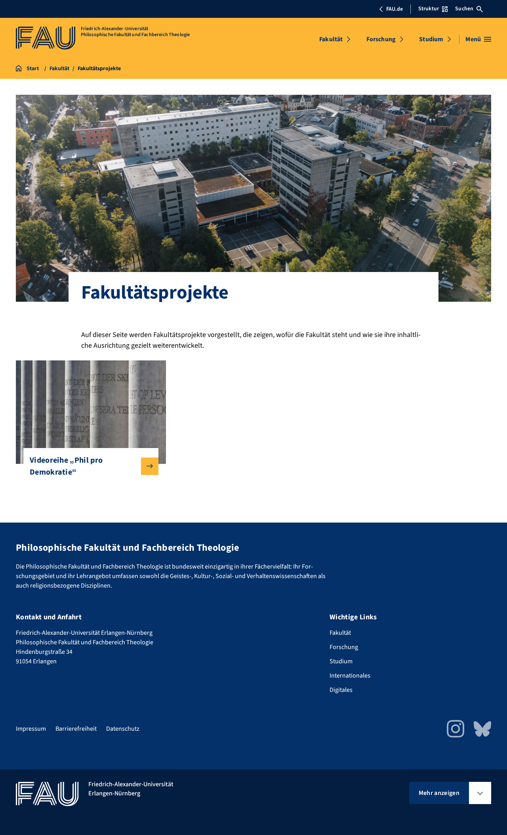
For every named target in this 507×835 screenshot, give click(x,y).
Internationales (350, 675)
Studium (431, 39)
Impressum (31, 728)
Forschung (381, 39)
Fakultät (331, 39)
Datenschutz (122, 728)
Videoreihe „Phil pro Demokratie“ (66, 466)
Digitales (341, 690)
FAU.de (394, 9)
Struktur (428, 9)
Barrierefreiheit (76, 728)
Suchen (464, 9)
